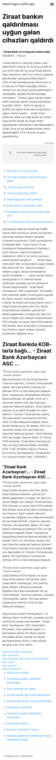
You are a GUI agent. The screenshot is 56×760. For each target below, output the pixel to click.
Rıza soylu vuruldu (18, 672)
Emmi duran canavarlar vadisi (25, 205)
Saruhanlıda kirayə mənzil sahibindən (29, 701)
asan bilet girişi (10, 655)
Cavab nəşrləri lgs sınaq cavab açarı (28, 694)
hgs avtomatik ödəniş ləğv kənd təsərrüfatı (25, 658)
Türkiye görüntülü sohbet (22, 193)
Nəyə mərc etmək (17, 723)
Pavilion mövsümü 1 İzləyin (23, 729)
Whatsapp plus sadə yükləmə (24, 199)
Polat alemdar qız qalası (21, 688)
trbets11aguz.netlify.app (18, 4)
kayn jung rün (9, 665)
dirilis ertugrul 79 (11, 668)
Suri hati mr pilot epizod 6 (22, 170)
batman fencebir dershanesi (17, 651)
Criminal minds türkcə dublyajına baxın (30, 221)
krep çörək (8, 662)
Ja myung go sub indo (20, 187)
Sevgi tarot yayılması (19, 707)
